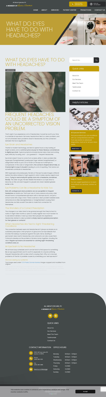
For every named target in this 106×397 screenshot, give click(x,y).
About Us (75, 76)
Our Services (76, 79)
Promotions (85, 10)
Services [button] (55, 10)
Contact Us (100, 10)
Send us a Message (40, 369)
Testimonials (76, 87)
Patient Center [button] (69, 10)
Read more (75, 148)
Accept (85, 391)
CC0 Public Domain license (31, 262)
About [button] (44, 10)
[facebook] (50, 316)
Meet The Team (77, 83)
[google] (55, 316)
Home (35, 10)
